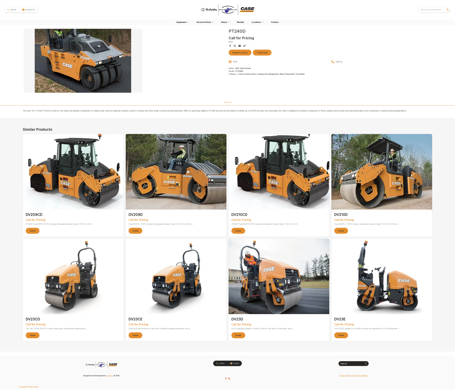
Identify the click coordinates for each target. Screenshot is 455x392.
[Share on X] (234, 45)
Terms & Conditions (359, 376)
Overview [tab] (227, 102)
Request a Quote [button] (240, 52)
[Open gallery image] (83, 61)
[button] (11, 10)
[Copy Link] (244, 45)
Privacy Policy (345, 376)
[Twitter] (229, 378)
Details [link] (33, 231)
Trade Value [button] (262, 52)
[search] (448, 9)
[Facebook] (226, 378)
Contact (275, 22)
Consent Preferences (28, 387)
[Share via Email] (239, 45)
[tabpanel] (125, 61)
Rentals (240, 22)
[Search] (366, 363)
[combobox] (435, 10)
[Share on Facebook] (230, 45)
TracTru (110, 376)
